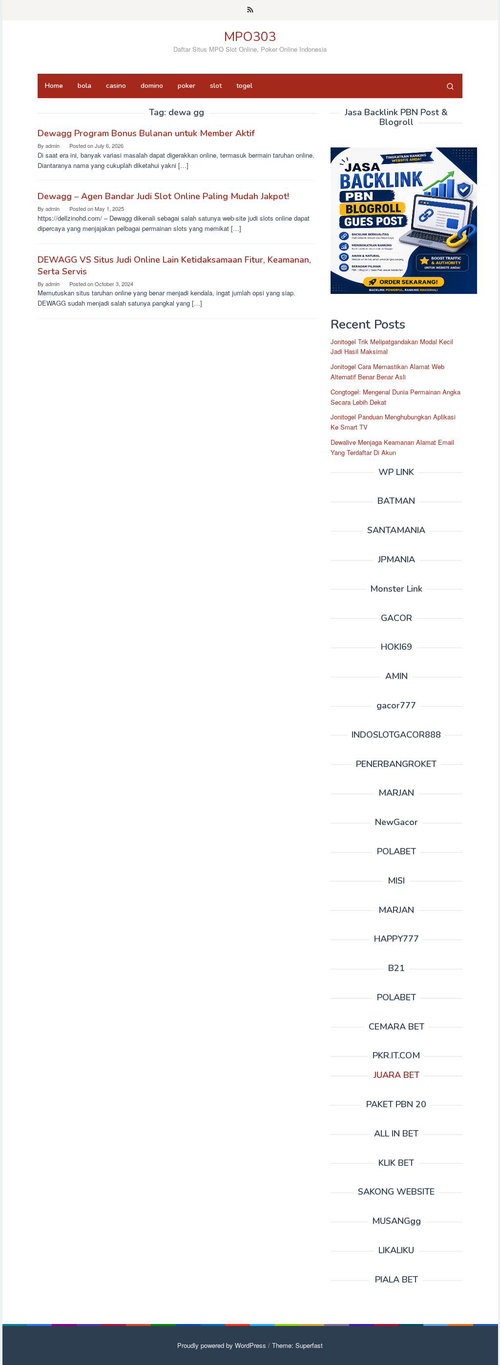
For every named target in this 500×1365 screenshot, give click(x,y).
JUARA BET (396, 1075)
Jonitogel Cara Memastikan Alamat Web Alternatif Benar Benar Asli (387, 371)
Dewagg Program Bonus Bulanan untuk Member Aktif (146, 133)
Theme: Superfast (297, 1345)
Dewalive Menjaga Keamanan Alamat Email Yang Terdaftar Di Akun (392, 447)
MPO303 (250, 36)
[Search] (450, 86)
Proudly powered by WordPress (221, 1345)
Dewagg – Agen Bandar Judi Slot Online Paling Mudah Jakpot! (163, 196)
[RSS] (250, 10)
